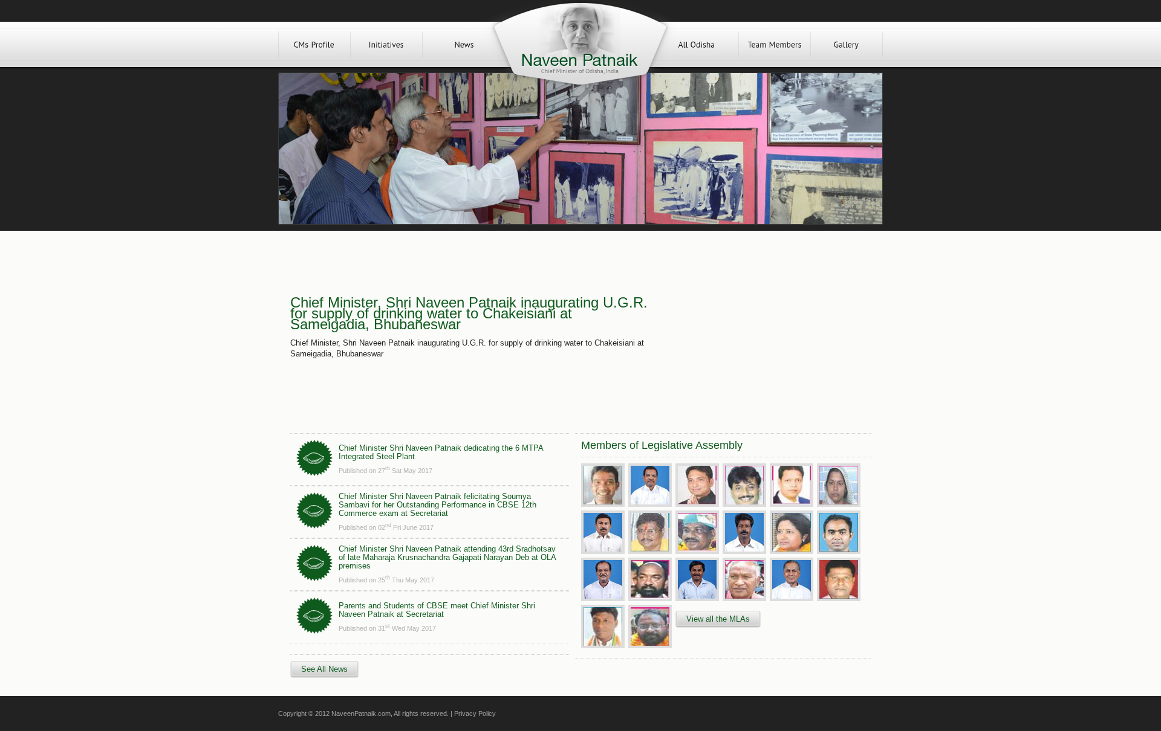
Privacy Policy (475, 713)
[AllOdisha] (696, 44)
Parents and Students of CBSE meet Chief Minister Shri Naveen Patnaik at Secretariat (437, 610)
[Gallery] (846, 44)
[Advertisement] (760, 327)
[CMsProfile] (314, 44)
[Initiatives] (386, 44)
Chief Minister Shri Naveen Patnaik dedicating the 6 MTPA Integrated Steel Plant (441, 452)
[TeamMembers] (774, 44)
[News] (464, 44)
